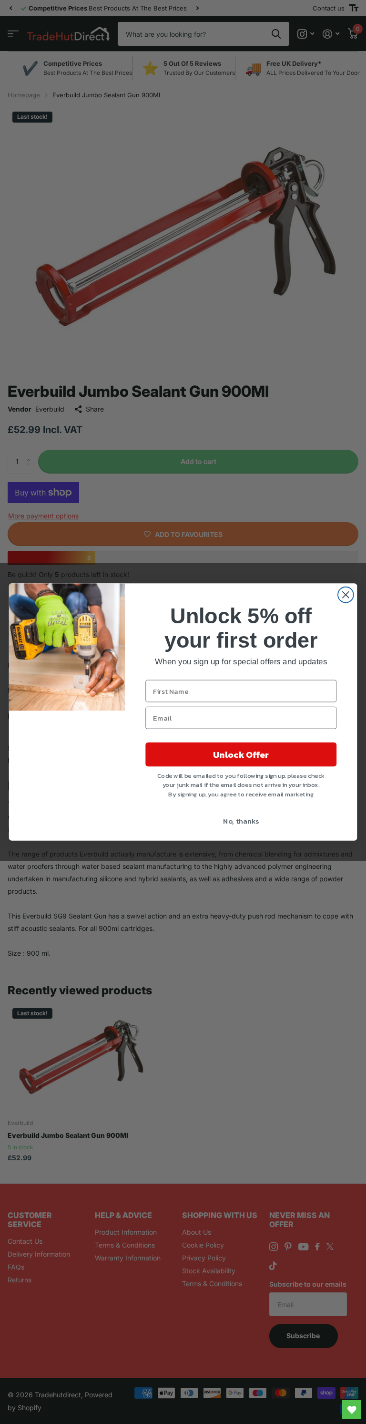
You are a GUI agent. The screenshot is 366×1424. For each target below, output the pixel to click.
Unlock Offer (241, 754)
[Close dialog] (346, 595)
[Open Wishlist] (351, 1409)
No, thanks (241, 820)
